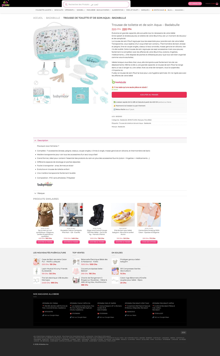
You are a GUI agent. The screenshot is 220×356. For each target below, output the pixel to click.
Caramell (77, 341)
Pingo (138, 339)
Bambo (142, 338)
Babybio (149, 338)
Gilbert (73, 339)
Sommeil (80, 10)
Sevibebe (182, 339)
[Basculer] (35, 140)
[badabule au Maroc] (119, 81)
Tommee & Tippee (96, 339)
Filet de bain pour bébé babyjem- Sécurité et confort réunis (123, 232)
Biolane (85, 341)
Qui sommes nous (132, 338)
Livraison (89, 336)
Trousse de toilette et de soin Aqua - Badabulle (135, 123)
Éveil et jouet (132, 10)
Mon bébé (116, 339)
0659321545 (131, 311)
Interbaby (65, 339)
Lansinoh (165, 338)
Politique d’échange (102, 336)
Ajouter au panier (149, 95)
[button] (195, 3)
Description (42, 140)
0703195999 (103, 313)
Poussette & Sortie (43, 10)
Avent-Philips (55, 339)
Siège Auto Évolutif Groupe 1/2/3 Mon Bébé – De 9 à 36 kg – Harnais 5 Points (97, 232)
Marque (41, 193)
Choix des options (149, 242)
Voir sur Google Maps (51, 315)
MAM (152, 339)
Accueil (38, 17)
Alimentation (117, 10)
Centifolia (180, 338)
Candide (175, 339)
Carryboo (54, 341)
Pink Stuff (111, 341)
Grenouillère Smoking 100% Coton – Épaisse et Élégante (149, 231)
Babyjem (45, 339)
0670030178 (48, 311)
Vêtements (69, 10)
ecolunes (145, 339)
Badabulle (53, 17)
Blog (170, 10)
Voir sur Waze (131, 315)
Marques (145, 10)
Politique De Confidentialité (73, 336)
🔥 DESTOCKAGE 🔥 (159, 10)
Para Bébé (147, 120)
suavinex (131, 339)
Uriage (36, 341)
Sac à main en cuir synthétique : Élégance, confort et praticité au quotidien (45, 233)
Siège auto (58, 10)
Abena (172, 338)
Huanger (107, 339)
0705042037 (158, 313)
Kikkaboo (37, 339)
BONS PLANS (132, 120)
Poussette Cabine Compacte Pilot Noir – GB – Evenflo (71, 231)
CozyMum (157, 338)
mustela (158, 339)
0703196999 (76, 313)
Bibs (79, 339)
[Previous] (38, 53)
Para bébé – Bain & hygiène (98, 10)
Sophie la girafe (65, 341)
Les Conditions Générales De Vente (47, 336)
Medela (124, 339)
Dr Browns (44, 341)
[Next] (104, 53)
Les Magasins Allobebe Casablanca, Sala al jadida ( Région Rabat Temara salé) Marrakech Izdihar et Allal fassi (79, 338)
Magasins (179, 10)
